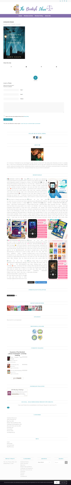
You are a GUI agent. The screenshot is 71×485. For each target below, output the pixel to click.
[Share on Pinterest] (41, 67)
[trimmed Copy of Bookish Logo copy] (33, 8)
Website (21, 98)
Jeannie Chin (13, 372)
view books (25, 395)
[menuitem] (20, 16)
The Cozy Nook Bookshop (16, 370)
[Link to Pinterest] (64, 1)
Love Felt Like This (14, 364)
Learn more (63, 482)
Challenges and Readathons (13, 424)
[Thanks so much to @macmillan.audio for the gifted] (37, 229)
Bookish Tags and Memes (12, 422)
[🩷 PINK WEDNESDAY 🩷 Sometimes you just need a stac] (17, 250)
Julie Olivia (13, 366)
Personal (9, 429)
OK (56, 482)
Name (21, 89)
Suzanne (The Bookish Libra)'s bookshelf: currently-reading (17, 353)
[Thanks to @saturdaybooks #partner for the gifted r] (58, 208)
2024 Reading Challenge (17, 390)
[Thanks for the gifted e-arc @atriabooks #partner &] (37, 188)
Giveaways (9, 427)
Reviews (9, 430)
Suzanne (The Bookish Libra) (17, 391)
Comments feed (10, 445)
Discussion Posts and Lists (13, 425)
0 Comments (13, 24)
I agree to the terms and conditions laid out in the (17, 116)
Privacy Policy (26, 116)
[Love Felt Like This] (8, 367)
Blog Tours (9, 421)
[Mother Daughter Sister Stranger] (8, 360)
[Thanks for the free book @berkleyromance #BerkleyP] (37, 208)
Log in (8, 441)
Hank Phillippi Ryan (14, 360)
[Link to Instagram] (66, 1)
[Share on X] (26, 67)
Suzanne (18, 24)
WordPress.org (10, 446)
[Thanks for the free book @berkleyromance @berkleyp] (58, 229)
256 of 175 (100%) (22, 394)
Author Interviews (11, 419)
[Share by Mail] (56, 67)
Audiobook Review (11, 417)
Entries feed (9, 443)
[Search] (52, 16)
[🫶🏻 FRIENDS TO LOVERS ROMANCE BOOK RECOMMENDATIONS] (58, 250)
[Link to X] (60, 1)
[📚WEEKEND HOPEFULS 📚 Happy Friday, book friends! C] (17, 188)
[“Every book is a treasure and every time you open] (17, 208)
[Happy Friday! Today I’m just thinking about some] (37, 270)
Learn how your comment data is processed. (30, 123)
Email (21, 94)
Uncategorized (10, 432)
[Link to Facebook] (62, 1)
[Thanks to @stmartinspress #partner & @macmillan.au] (58, 188)
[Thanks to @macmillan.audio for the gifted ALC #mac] (58, 270)
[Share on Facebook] (11, 67)
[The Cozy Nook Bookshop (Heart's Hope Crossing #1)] (8, 373)
